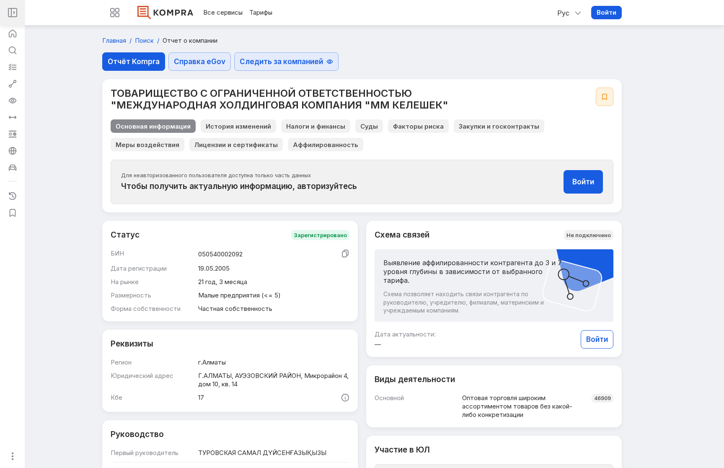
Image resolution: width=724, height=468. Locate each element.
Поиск (145, 40)
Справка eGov (199, 61)
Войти (606, 12)
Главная (115, 40)
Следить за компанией (281, 61)
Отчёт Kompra (134, 61)
